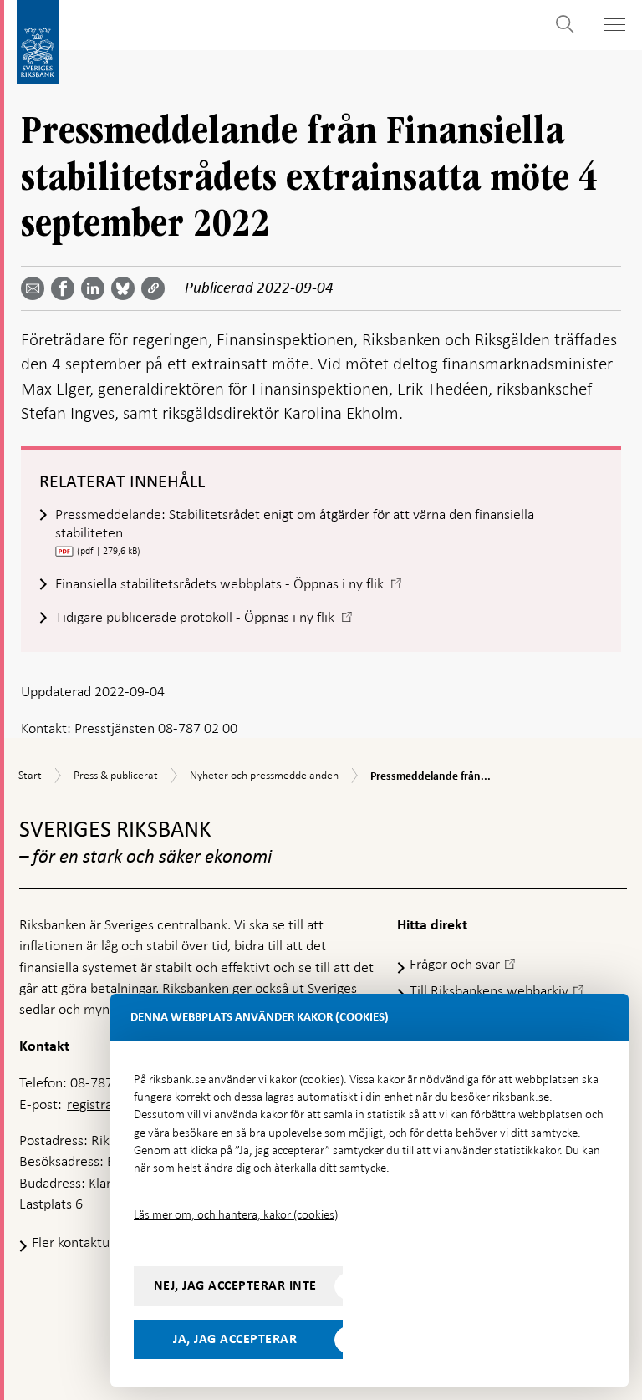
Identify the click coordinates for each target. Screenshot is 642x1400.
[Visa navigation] (613, 24)
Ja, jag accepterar (235, 1339)
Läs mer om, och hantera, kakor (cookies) (236, 1214)
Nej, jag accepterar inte (235, 1285)
